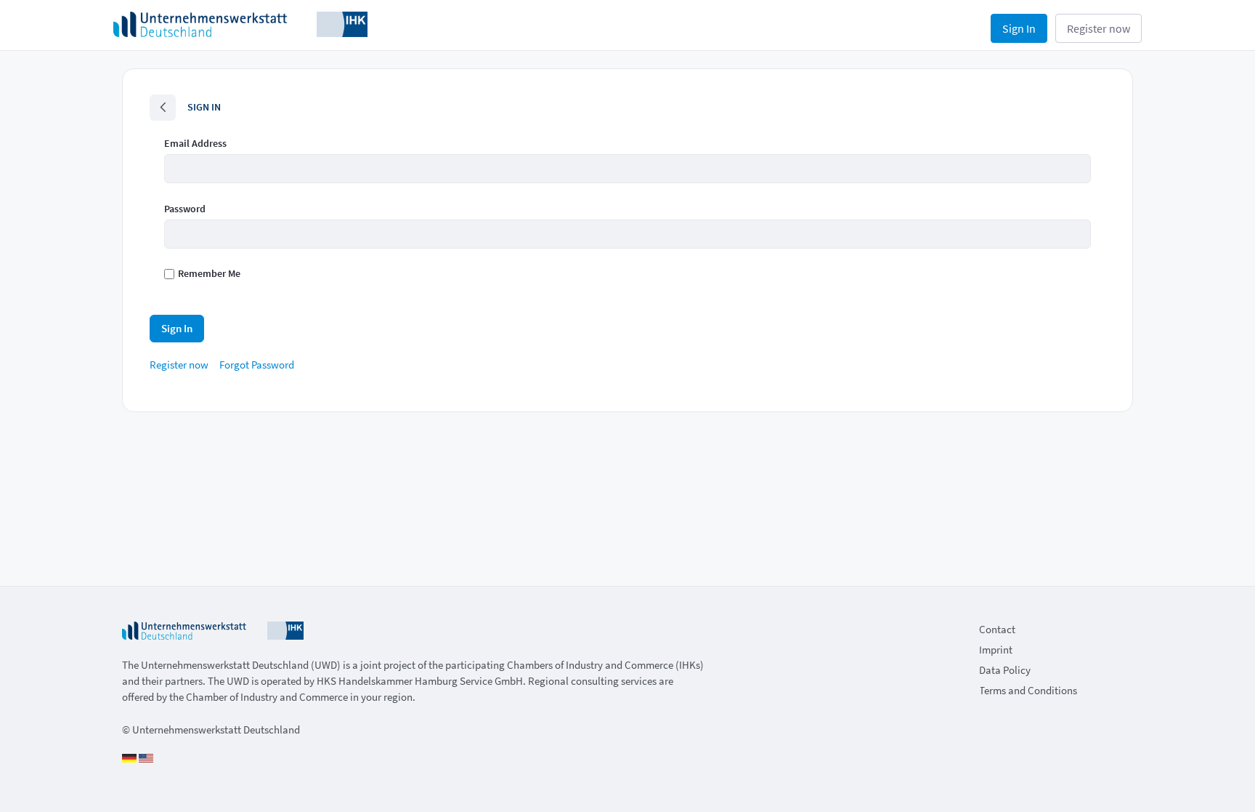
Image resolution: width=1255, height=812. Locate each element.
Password (185, 208)
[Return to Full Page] (163, 108)
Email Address (195, 143)
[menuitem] (179, 364)
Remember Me (209, 273)
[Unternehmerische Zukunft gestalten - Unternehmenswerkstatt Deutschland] (240, 23)
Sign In (1019, 28)
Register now (1098, 28)
